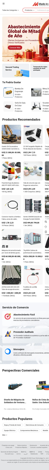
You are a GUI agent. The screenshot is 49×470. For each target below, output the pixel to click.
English (15, 452)
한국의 (19, 454)
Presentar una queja (8, 445)
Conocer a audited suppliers (38, 447)
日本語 (40, 452)
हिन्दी (42, 454)
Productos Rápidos (21, 447)
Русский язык (9, 454)
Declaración (33, 445)
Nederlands (34, 454)
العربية (25, 454)
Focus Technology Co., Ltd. (40, 458)
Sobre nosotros (22, 445)
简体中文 (23, 452)
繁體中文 (32, 452)
